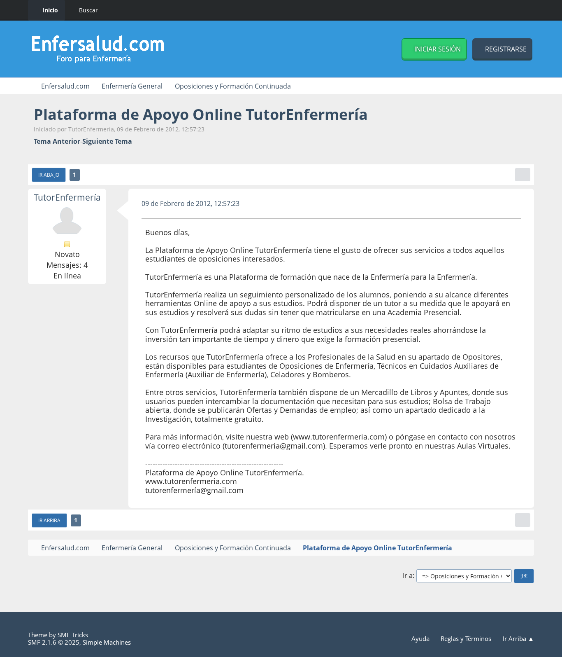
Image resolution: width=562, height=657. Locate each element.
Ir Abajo (48, 174)
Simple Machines (107, 642)
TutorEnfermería (67, 197)
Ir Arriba (49, 520)
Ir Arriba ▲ (518, 638)
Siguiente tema (107, 141)
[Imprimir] (522, 174)
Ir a (408, 576)
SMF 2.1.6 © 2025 (53, 642)
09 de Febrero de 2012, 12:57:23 (190, 203)
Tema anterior (57, 141)
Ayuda (421, 638)
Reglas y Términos (467, 638)
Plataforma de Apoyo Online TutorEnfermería (201, 114)
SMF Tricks (73, 635)
